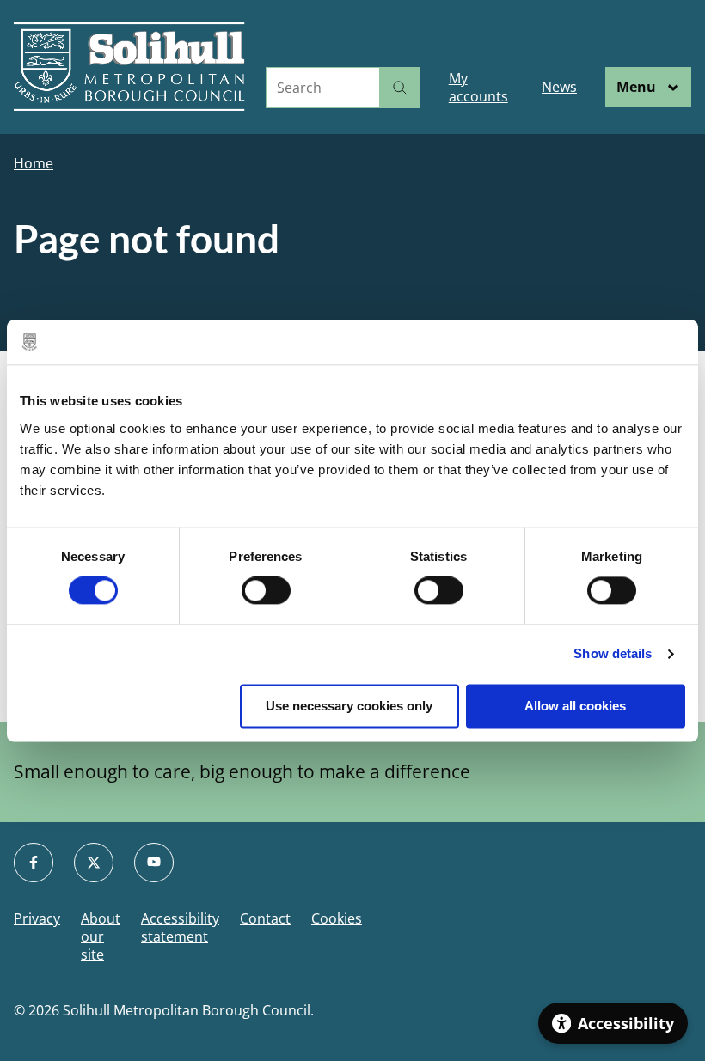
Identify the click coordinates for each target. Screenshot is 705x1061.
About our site (100, 936)
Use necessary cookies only (349, 705)
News (559, 86)
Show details (612, 654)
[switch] (266, 591)
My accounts (478, 87)
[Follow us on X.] (93, 862)
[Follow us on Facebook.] (33, 862)
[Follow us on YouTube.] (154, 862)
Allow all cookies (575, 705)
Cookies (336, 919)
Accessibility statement (180, 928)
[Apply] (399, 87)
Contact (265, 919)
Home (33, 164)
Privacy (37, 919)
